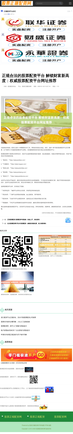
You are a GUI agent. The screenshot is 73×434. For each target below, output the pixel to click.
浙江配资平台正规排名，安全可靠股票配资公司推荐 (18, 317)
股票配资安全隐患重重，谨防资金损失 (12, 369)
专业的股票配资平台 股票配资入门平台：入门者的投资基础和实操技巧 (22, 388)
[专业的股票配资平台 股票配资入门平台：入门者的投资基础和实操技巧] (49, 390)
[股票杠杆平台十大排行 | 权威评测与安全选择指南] (36, 398)
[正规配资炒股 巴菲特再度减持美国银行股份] (17, 251)
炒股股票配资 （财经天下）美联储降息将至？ (14, 377)
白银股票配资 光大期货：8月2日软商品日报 (14, 363)
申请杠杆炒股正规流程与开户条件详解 (14, 334)
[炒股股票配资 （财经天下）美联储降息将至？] (33, 379)
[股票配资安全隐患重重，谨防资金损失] (29, 369)
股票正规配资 (37, 416)
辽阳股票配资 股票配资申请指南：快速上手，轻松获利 (23, 219)
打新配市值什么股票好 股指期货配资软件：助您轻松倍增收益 (19, 406)
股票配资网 (60, 416)
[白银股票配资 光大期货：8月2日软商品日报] (36, 355)
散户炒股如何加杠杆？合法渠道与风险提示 (15, 330)
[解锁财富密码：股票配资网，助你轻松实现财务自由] (17, 282)
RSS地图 (41, 425)
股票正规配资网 (13, 416)
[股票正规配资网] (17, 3)
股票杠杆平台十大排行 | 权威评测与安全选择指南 (15, 397)
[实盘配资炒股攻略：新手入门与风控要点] (54, 244)
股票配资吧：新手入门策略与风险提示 (14, 326)
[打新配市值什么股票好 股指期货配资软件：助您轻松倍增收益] (43, 407)
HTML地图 (48, 425)
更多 (68, 11)
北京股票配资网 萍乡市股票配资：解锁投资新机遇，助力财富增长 (26, 223)
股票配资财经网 (41, 429)
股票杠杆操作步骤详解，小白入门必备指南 (15, 322)
